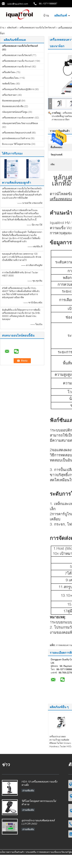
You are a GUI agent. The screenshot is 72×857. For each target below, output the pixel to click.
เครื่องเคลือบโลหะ (10, 78)
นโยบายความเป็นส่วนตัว (12, 852)
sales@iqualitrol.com (17, 3)
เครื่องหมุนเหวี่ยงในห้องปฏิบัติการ (18, 89)
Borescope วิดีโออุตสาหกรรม (16, 144)
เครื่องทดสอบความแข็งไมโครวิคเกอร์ (37, 27)
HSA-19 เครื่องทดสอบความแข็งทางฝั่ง (39, 783)
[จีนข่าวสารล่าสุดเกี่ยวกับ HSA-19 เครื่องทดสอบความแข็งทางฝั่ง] (9, 787)
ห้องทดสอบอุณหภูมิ (11, 100)
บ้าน (46, 15)
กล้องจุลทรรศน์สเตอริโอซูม (15, 112)
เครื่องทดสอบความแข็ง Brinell (16, 66)
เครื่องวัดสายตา (9, 95)
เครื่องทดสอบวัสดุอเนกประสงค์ (16, 132)
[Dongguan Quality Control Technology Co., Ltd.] (20, 14)
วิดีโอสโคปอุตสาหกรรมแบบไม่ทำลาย (38, 802)
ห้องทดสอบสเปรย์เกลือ (12, 106)
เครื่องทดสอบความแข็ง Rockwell (18, 60)
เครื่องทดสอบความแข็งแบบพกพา (18, 117)
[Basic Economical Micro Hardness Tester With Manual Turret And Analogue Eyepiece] (59, 103)
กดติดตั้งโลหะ (8, 83)
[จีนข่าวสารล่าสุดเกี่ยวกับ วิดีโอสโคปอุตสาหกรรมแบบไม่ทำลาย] (9, 807)
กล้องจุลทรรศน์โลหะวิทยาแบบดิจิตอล (20, 123)
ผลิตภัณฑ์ (60, 15)
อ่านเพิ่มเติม (28, 790)
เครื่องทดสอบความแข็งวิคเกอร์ (17, 55)
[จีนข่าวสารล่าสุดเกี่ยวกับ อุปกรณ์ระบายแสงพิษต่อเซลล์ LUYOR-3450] (9, 826)
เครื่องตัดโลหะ (9, 72)
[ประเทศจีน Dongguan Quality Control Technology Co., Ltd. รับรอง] (11, 168)
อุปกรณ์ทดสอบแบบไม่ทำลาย (16, 138)
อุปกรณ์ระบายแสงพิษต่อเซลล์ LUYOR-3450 (38, 822)
